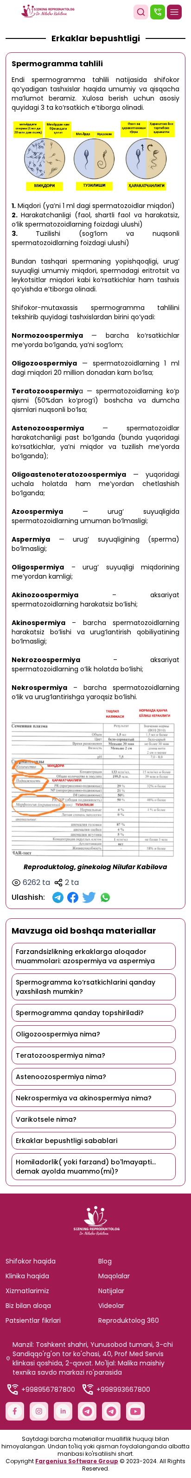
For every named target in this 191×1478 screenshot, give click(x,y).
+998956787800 (48, 1389)
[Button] (141, 12)
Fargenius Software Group (76, 1461)
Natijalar (111, 1290)
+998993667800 (123, 1389)
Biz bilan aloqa (28, 1305)
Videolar (111, 1305)
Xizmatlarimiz (27, 1290)
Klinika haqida (27, 1276)
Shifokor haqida (31, 1261)
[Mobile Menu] (174, 12)
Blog (105, 1261)
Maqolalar (114, 1276)
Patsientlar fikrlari (33, 1320)
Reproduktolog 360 (128, 1320)
